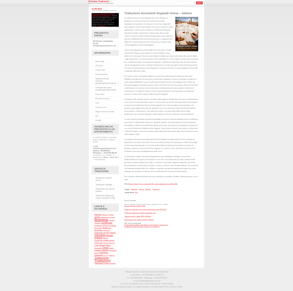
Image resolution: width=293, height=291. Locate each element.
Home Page (99, 61)
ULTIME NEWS (97, 9)
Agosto (97, 214)
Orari (97, 103)
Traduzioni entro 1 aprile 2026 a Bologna (137, 216)
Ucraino (106, 263)
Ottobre (97, 250)
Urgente (112, 263)
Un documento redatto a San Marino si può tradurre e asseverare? (146, 225)
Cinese (141, 189)
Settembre (103, 253)
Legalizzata (98, 240)
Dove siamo (99, 94)
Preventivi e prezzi (102, 98)
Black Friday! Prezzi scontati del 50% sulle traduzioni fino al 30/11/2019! (153, 184)
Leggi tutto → (102, 26)
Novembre (98, 248)
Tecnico (106, 255)
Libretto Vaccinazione (109, 243)
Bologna (101, 220)
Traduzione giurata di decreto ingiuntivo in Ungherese (141, 227)
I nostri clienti (100, 70)
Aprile (97, 217)
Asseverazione (105, 217)
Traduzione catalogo (104, 185)
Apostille (111, 215)
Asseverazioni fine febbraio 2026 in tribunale (139, 220)
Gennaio (106, 233)
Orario (111, 248)
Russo (96, 253)
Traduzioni (102, 260)
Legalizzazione (108, 240)
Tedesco (111, 255)
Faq (96, 116)
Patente (104, 250)
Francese (98, 233)
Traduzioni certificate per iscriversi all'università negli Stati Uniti (103, 14)
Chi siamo (99, 66)
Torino (180, 287)
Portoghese (112, 250)
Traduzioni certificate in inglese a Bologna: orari (140, 213)
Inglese (98, 237)
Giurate (109, 235)
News (136, 192)
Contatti (98, 120)
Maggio (102, 245)
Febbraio (106, 230)
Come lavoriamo (101, 74)
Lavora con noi (100, 107)
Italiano (105, 238)
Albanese (105, 215)
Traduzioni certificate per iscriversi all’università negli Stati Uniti (145, 209)
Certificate (98, 226)
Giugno (113, 233)
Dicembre (98, 230)
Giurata (99, 235)
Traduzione (101, 257)
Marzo (108, 245)
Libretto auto (98, 243)
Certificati (105, 226)
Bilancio (112, 217)
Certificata (106, 222)
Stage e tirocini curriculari (104, 112)
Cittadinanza (106, 228)
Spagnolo (98, 255)
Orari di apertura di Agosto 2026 (134, 206)
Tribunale (98, 263)
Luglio (96, 245)
